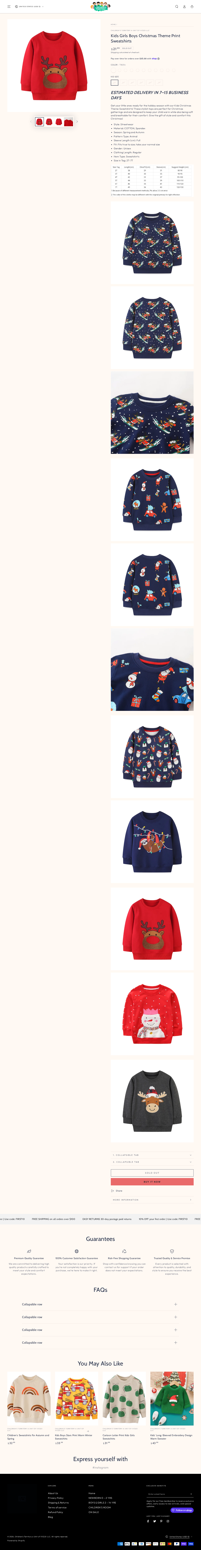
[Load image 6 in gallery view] (68, 121)
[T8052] (149, 70)
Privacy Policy (55, 1497)
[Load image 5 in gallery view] (58, 121)
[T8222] (167, 70)
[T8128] (155, 70)
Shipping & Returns (58, 1502)
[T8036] (143, 70)
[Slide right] (77, 122)
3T (123, 82)
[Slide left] (31, 122)
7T (159, 82)
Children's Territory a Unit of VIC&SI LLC (130, 30)
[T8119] (161, 70)
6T (150, 82)
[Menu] (9, 6)
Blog (50, 1517)
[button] (177, 6)
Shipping (115, 52)
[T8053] (125, 70)
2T (114, 82)
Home (113, 24)
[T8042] (131, 70)
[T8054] (113, 70)
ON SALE (94, 1512)
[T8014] (119, 70)
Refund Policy (55, 1512)
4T (132, 82)
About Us (53, 1493)
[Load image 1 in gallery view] (39, 121)
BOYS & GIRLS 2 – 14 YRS (102, 1502)
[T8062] (137, 70)
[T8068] (173, 70)
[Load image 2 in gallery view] (49, 121)
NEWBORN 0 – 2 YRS (100, 1497)
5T (141, 82)
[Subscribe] (192, 1494)
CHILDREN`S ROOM (100, 1507)
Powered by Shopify (16, 1540)
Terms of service (57, 1507)
